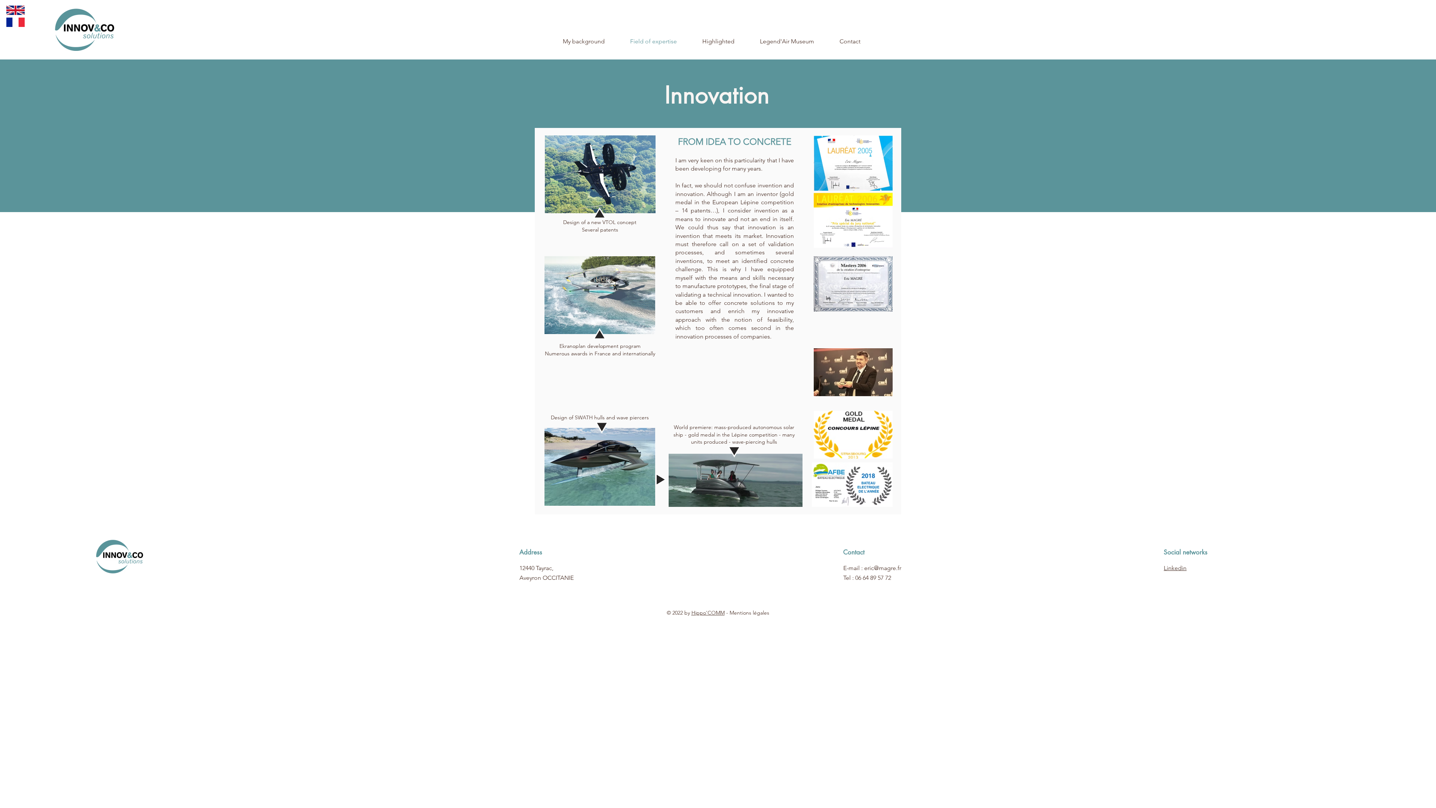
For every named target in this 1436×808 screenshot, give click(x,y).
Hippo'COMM (708, 612)
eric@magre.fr (882, 568)
